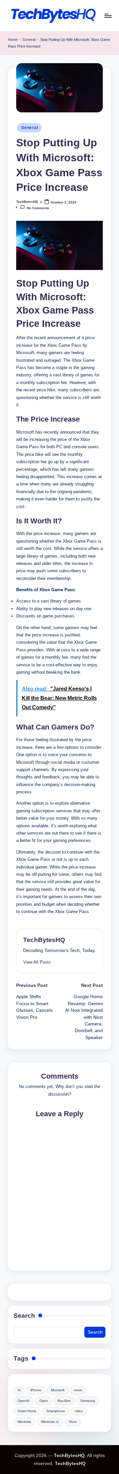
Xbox (73, 1421)
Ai (19, 1390)
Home (13, 40)
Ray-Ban (64, 1401)
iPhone (35, 1390)
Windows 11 (50, 1421)
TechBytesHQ (44, 939)
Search (24, 1315)
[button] (37, 962)
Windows (24, 1421)
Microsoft (57, 1390)
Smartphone (55, 1411)
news (78, 1390)
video (79, 1411)
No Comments (38, 208)
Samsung (87, 1401)
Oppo (43, 1401)
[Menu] (107, 15)
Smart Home (27, 1411)
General (28, 40)
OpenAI (23, 1401)
